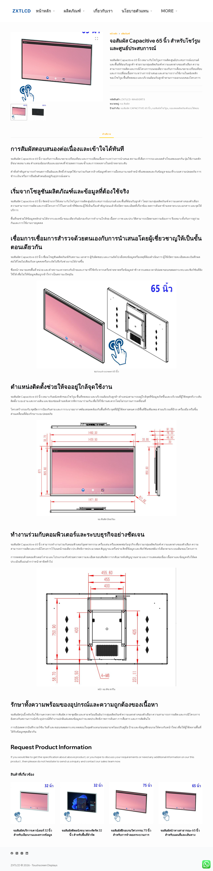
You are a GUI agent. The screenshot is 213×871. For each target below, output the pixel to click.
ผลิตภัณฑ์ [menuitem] (72, 10)
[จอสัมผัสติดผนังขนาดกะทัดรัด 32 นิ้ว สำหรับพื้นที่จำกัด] (82, 803)
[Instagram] (22, 853)
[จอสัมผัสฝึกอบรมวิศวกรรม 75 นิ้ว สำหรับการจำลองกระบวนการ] (131, 803)
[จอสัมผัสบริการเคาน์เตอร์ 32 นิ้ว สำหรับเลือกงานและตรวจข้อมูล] (33, 803)
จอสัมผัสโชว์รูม (160, 108)
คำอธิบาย (106, 134)
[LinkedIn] (27, 853)
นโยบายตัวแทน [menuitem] (135, 10)
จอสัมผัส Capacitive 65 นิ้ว (136, 108)
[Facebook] (12, 853)
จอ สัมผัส (125, 103)
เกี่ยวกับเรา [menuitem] (103, 10)
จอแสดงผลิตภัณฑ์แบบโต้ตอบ (184, 108)
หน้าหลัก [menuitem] (43, 10)
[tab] (106, 134)
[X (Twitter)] (17, 853)
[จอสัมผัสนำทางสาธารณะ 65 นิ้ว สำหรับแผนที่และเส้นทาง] (180, 803)
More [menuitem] (167, 10)
